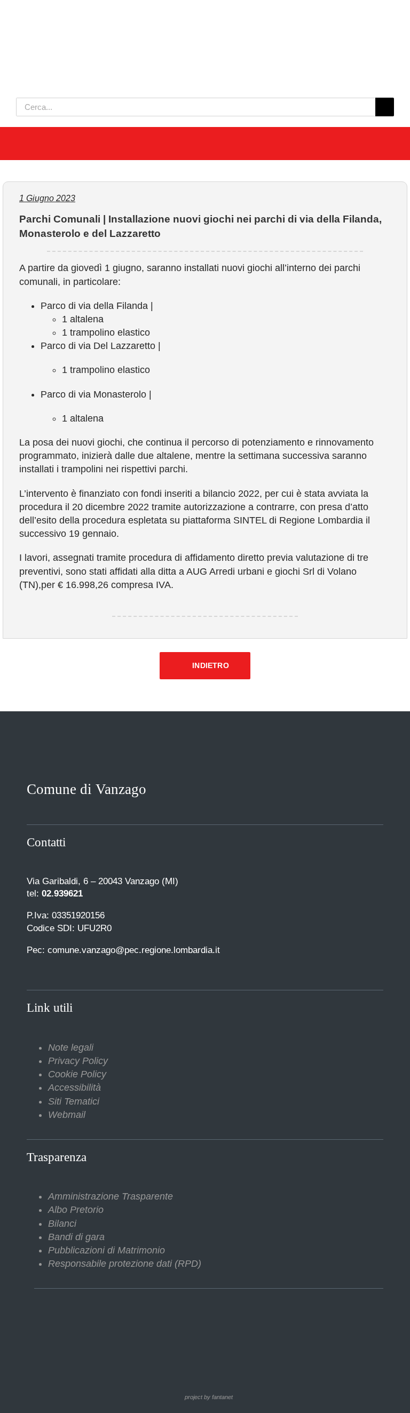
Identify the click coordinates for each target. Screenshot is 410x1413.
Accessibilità (74, 1087)
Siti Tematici (73, 1101)
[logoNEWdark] (149, 16)
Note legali (70, 1047)
